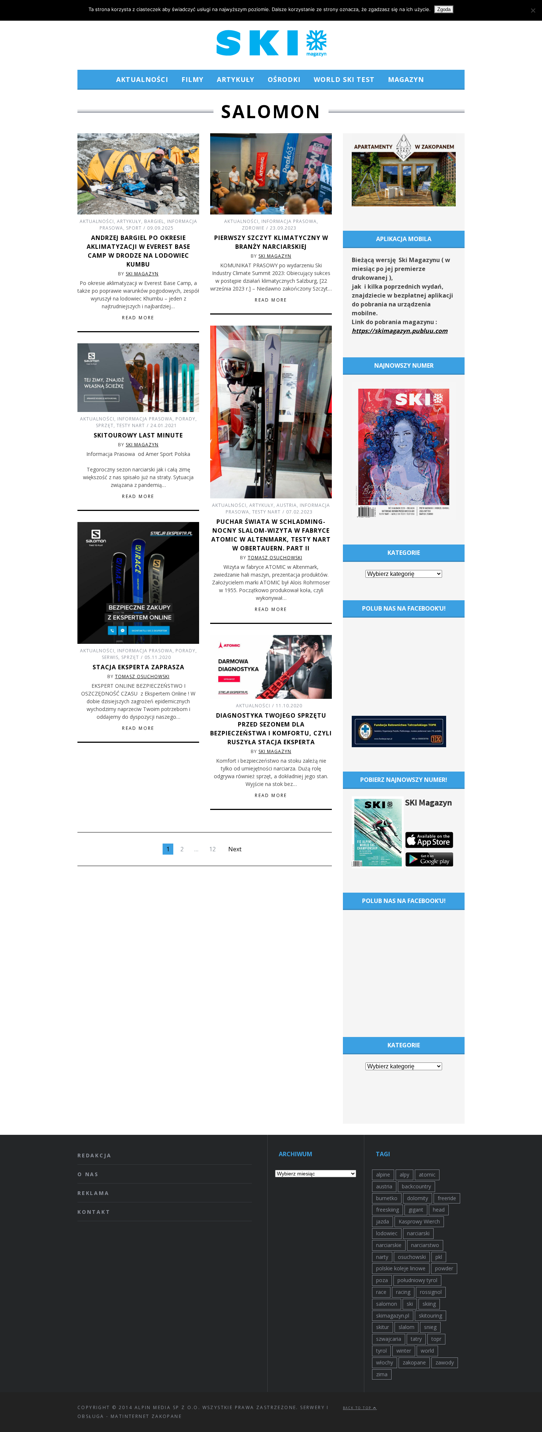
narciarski (418, 1233)
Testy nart (266, 512)
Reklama (93, 1192)
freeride (447, 1198)
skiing (429, 1303)
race (381, 1291)
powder (444, 1268)
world (427, 1350)
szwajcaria (388, 1338)
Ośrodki (284, 79)
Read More (138, 318)
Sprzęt (105, 425)
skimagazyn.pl (392, 1315)
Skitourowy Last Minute (138, 435)
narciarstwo (425, 1245)
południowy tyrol (417, 1280)
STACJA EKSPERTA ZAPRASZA (138, 667)
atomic (427, 1174)
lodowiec (386, 1233)
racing (403, 1291)
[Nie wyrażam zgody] (532, 10)
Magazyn (406, 79)
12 (212, 849)
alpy (404, 1174)
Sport (134, 228)
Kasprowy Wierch (419, 1221)
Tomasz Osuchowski (275, 557)
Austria (287, 505)
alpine (383, 1174)
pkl (438, 1256)
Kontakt (94, 1211)
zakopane (414, 1362)
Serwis (110, 657)
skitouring (430, 1315)
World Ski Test (344, 79)
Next (235, 849)
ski (410, 1303)
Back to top (358, 1408)
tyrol (381, 1350)
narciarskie (389, 1245)
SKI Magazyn (142, 274)
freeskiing (387, 1209)
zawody (444, 1362)
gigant (416, 1209)
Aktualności (142, 79)
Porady (185, 419)
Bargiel (154, 221)
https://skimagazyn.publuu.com (400, 331)
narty (382, 1256)
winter (403, 1350)
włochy (384, 1362)
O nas (88, 1174)
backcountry (416, 1186)
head (439, 1209)
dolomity (417, 1198)
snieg (430, 1326)
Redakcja (94, 1155)
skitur (382, 1326)
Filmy (192, 79)
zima (382, 1374)
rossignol (431, 1291)
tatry (416, 1338)
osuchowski (412, 1256)
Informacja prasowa (289, 221)
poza (382, 1280)
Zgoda (444, 9)
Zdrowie (253, 228)
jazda (382, 1221)
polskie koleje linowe (400, 1268)
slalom (406, 1326)
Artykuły (235, 79)
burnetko (386, 1198)
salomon (386, 1303)
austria (384, 1186)
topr (436, 1338)
